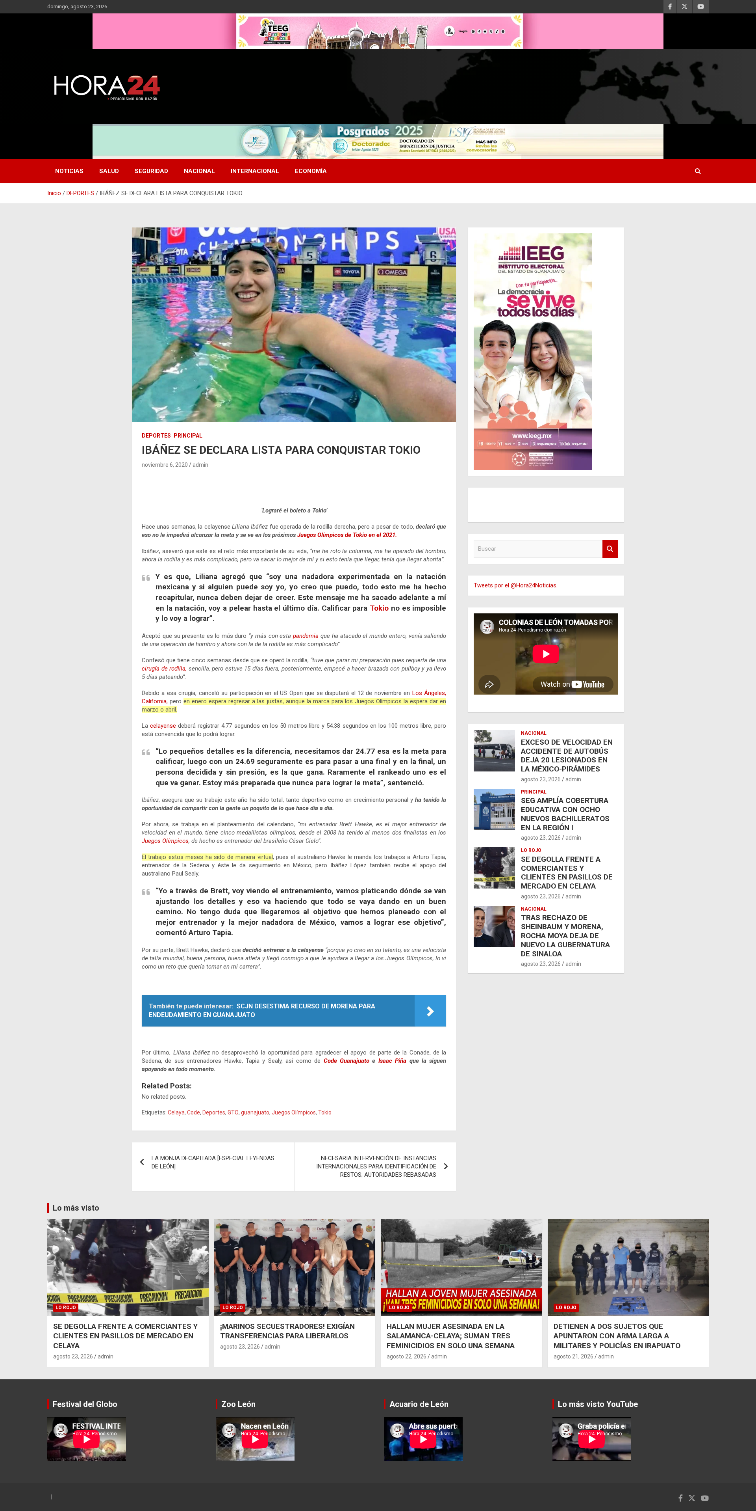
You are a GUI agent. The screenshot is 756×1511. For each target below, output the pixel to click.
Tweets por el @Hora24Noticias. (516, 585)
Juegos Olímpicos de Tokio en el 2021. (347, 534)
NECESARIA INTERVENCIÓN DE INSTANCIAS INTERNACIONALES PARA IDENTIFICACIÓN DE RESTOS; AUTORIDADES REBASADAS (376, 1166)
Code (193, 1112)
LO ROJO (531, 850)
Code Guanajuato (346, 1060)
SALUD (109, 171)
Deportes (213, 1112)
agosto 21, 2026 (573, 1356)
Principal (188, 435)
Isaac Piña (392, 1060)
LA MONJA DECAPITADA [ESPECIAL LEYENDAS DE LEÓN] (213, 1162)
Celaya (176, 1112)
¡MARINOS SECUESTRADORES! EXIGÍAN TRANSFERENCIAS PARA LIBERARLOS (287, 1331)
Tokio (378, 608)
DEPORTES (156, 435)
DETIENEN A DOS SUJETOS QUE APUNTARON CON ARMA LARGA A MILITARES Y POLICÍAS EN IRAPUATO (617, 1336)
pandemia (306, 635)
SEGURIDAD (151, 171)
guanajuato (255, 1112)
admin (200, 465)
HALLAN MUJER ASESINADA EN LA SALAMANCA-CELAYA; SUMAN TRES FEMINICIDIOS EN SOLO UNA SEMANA (451, 1336)
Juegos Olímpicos (165, 840)
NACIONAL (199, 171)
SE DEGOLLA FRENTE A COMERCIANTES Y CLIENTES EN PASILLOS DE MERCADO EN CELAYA (567, 873)
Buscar (610, 549)
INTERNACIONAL (255, 171)
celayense (163, 725)
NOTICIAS (69, 171)
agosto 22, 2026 (406, 1356)
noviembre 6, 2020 (165, 465)
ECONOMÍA (311, 171)
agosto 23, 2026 (541, 779)
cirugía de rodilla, (164, 668)
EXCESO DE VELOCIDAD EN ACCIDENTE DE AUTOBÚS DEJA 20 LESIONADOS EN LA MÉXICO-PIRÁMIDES (567, 755)
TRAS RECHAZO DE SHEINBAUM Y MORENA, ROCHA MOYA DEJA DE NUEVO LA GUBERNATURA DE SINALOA (565, 935)
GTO (233, 1112)
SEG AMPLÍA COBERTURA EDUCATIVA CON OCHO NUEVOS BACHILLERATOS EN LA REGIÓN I (565, 814)
